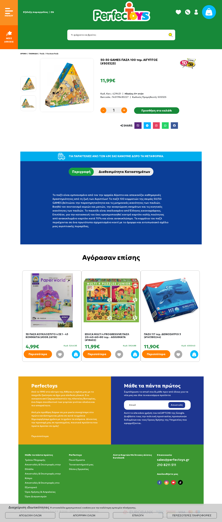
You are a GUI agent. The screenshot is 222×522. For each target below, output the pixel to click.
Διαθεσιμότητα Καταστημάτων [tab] (124, 172)
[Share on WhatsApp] (165, 125)
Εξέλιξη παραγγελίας (35, 12)
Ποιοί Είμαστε (77, 460)
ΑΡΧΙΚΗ (23, 54)
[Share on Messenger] (147, 125)
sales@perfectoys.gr (173, 460)
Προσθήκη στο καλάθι (156, 110)
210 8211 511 (166, 465)
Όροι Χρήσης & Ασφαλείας (40, 491)
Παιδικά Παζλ (52, 54)
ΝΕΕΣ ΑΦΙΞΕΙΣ (9, 40)
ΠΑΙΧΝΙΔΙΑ (33, 54)
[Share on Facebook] (174, 125)
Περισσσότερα (40, 436)
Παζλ (42, 54)
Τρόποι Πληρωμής (35, 460)
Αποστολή (177, 404)
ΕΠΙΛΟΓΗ (138, 515)
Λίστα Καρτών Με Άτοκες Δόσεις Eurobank (132, 456)
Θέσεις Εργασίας (79, 469)
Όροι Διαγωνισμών (36, 496)
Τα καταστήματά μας (81, 464)
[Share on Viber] (138, 125)
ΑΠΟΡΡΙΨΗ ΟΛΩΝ (84, 515)
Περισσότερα (38, 354)
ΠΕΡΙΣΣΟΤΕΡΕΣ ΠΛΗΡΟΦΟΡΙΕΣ (191, 515)
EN (52, 12)
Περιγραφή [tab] (81, 172)
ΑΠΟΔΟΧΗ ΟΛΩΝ (30, 515)
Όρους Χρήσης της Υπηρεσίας (164, 419)
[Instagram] (156, 125)
